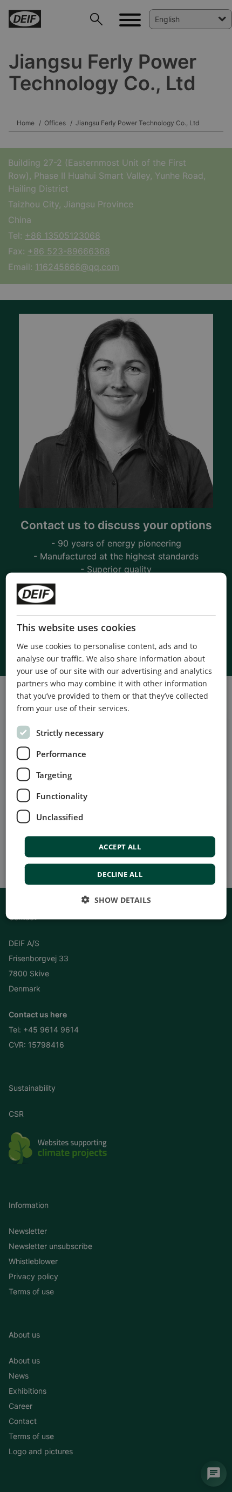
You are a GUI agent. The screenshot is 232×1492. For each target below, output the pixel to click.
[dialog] (116, 746)
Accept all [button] (120, 847)
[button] (116, 900)
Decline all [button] (119, 874)
